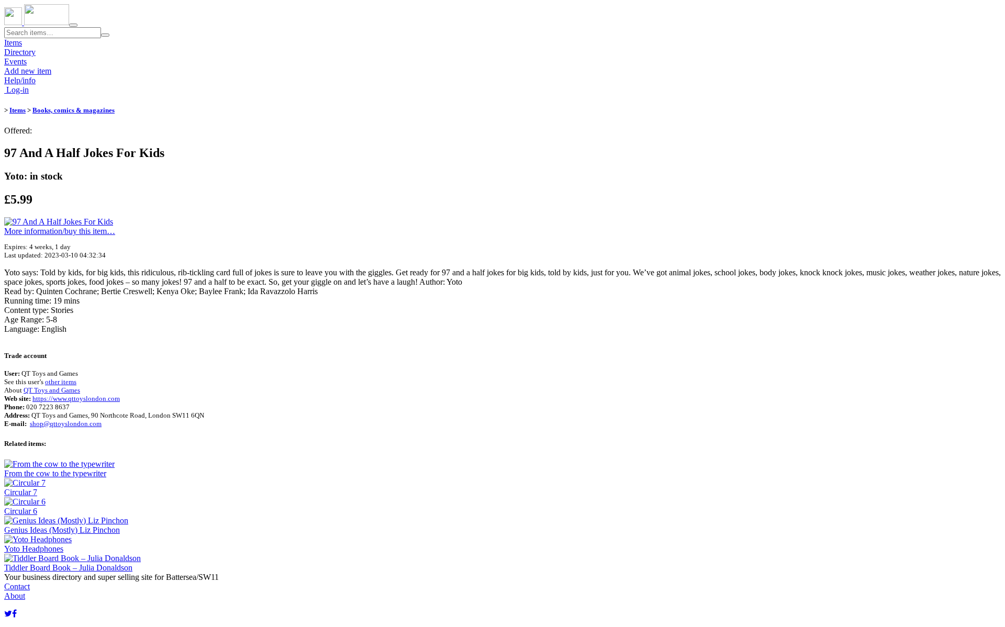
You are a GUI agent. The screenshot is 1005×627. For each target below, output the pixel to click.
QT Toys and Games (52, 390)
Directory (20, 52)
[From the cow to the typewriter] (59, 464)
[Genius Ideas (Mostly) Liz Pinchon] (66, 520)
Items (13, 42)
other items (60, 382)
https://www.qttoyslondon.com (76, 398)
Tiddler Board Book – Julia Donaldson (68, 567)
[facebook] (14, 613)
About (14, 595)
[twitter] (8, 613)
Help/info (20, 80)
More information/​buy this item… (59, 231)
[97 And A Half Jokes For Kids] (58, 221)
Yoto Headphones (33, 548)
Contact (17, 586)
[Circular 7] (25, 482)
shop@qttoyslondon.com (66, 424)
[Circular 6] (25, 501)
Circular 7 (20, 492)
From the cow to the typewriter (55, 473)
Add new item (27, 70)
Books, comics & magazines (73, 110)
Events (15, 61)
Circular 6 (20, 511)
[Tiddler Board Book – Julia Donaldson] (72, 558)
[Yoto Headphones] (38, 539)
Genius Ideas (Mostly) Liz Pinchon (62, 529)
